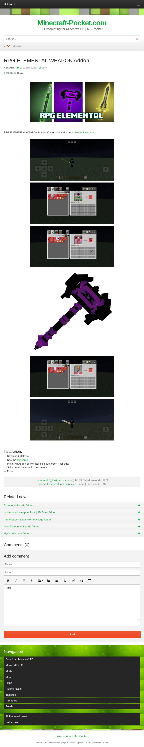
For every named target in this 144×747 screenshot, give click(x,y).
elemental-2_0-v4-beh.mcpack (54, 480)
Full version (16, 46)
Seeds (9, 706)
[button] (8, 580)
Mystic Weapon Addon (17, 533)
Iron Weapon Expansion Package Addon (28, 519)
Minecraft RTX (14, 665)
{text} (8, 587)
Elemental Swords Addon (18, 505)
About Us (71, 736)
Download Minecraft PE (19, 659)
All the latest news (16, 716)
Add (72, 634)
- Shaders (11, 700)
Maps (9, 677)
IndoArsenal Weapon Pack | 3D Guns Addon (30, 512)
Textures (11, 694)
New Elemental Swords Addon (21, 526)
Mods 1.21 (18, 73)
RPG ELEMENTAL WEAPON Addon (46, 60)
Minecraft (22, 459)
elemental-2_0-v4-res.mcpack (56, 483)
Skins (9, 682)
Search (137, 38)
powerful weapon (84, 132)
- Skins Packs (14, 688)
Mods (9, 73)
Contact (83, 736)
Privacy (60, 736)
